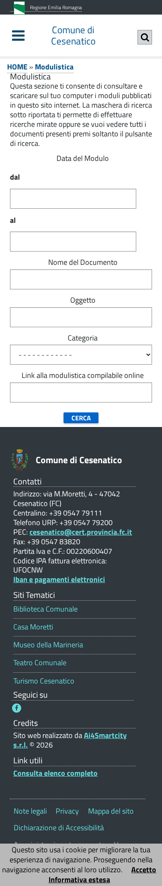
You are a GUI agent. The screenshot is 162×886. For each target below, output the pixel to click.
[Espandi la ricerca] (144, 37)
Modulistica (54, 66)
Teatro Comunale (39, 662)
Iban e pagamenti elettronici (59, 579)
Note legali (30, 811)
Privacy (67, 811)
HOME (17, 66)
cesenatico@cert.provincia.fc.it (80, 532)
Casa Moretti (33, 626)
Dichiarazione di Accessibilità (59, 827)
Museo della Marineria (48, 644)
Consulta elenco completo (55, 773)
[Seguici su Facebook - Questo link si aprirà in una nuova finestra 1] (16, 708)
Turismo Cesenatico (43, 680)
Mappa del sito (111, 811)
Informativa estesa (79, 879)
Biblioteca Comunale (45, 609)
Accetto (143, 869)
